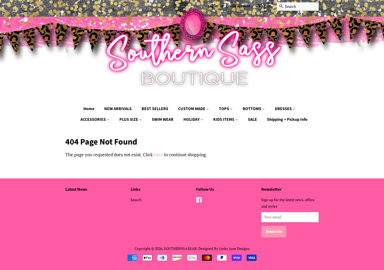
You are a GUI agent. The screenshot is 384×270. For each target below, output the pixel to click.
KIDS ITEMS (224, 119)
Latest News (76, 189)
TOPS (224, 109)
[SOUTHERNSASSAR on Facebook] (199, 200)
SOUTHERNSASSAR (180, 248)
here (158, 155)
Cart (267, 6)
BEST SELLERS (155, 109)
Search (136, 199)
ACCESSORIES (93, 119)
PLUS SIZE (129, 119)
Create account (238, 6)
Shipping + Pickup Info (287, 119)
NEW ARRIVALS (118, 109)
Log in (213, 6)
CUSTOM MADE (192, 109)
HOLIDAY (191, 119)
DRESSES (284, 109)
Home (88, 109)
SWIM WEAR (162, 119)
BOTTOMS (252, 109)
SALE (252, 119)
